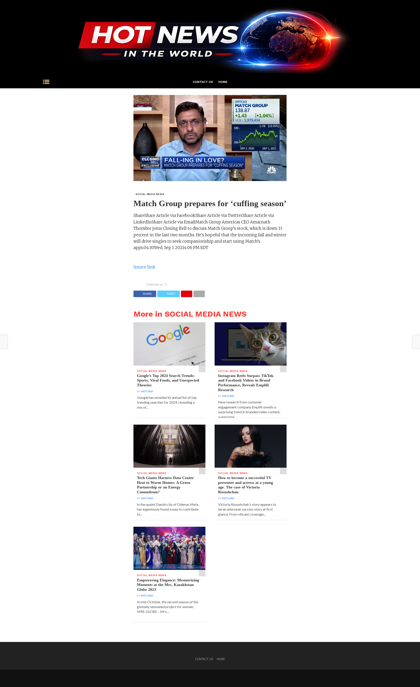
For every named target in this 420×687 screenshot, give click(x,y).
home (223, 82)
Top (409, 676)
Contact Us (203, 82)
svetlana (147, 391)
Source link (144, 267)
